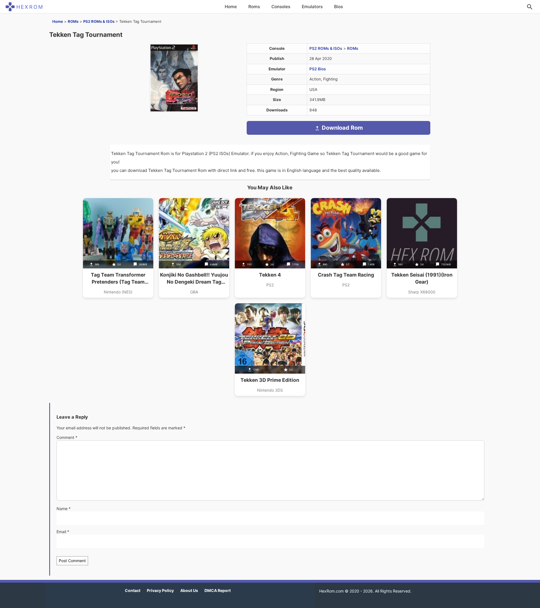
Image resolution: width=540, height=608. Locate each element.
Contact (132, 590)
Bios (338, 6)
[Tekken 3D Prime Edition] (270, 349)
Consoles (280, 6)
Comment (67, 437)
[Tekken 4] (270, 248)
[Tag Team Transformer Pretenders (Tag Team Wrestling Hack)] (118, 248)
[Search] (529, 7)
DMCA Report (217, 590)
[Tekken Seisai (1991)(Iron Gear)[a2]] (422, 248)
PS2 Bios (317, 69)
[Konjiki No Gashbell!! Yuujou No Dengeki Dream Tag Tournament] (194, 248)
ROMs (73, 21)
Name (64, 508)
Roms (254, 6)
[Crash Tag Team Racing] (346, 248)
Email (63, 531)
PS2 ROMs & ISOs (98, 21)
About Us (189, 590)
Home (231, 6)
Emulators (312, 6)
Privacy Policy (160, 590)
